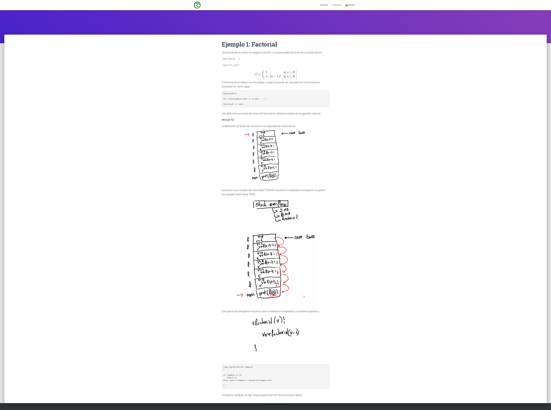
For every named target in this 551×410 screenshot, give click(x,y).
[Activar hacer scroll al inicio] (545, 404)
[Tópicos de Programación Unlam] (197, 5)
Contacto (336, 5)
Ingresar (324, 5)
